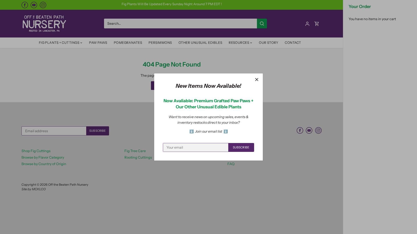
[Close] (256, 79)
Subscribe (241, 147)
